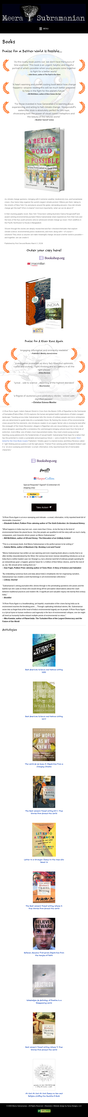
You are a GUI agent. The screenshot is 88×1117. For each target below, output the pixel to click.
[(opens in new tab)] (52, 259)
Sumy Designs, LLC (74, 1106)
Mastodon (48, 1106)
